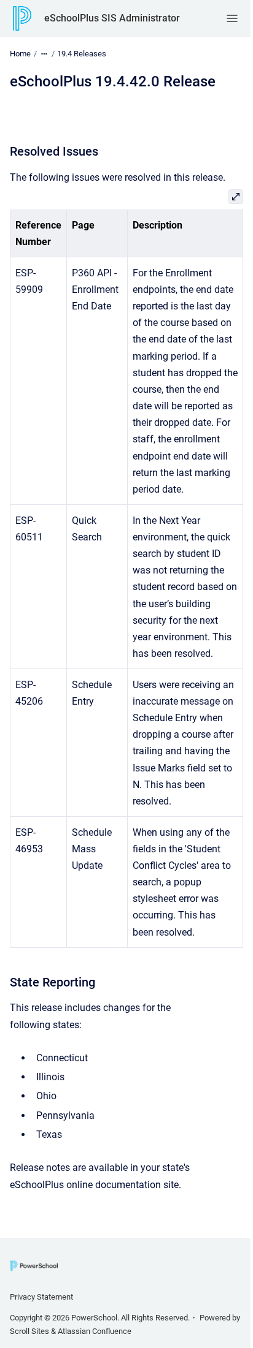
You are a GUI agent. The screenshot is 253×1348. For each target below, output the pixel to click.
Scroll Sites (29, 1331)
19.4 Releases (81, 53)
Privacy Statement (41, 1296)
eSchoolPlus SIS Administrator (112, 18)
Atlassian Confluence (94, 1331)
